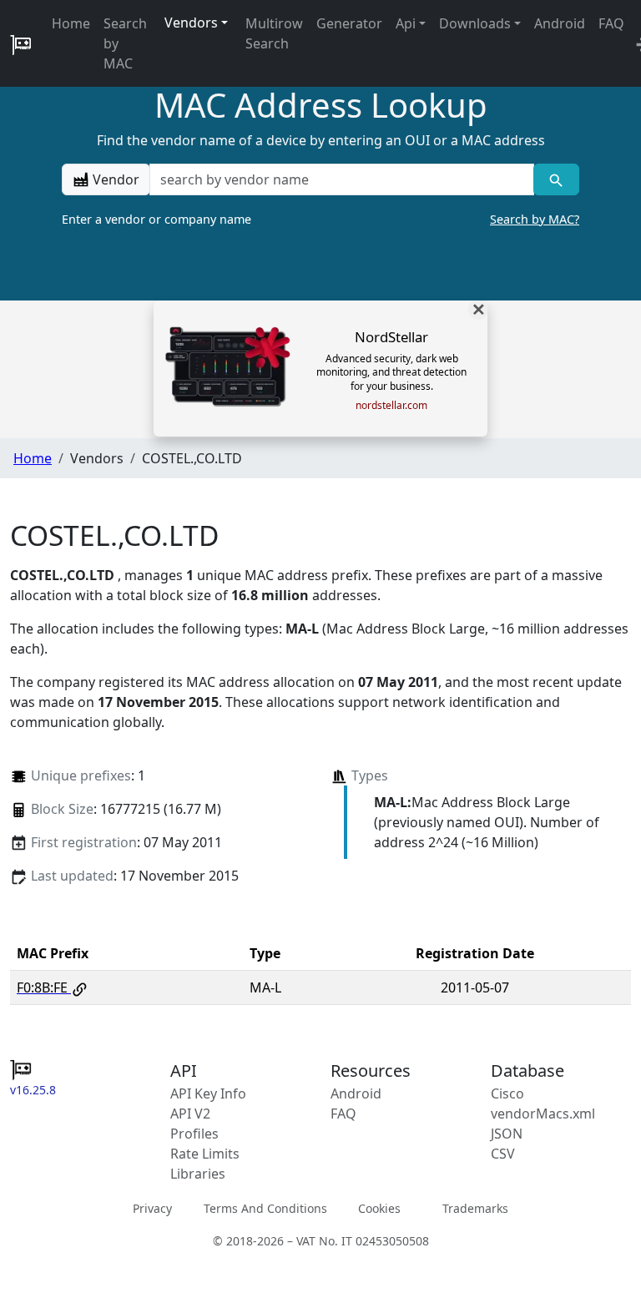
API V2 (190, 1113)
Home (71, 23)
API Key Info (208, 1093)
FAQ (611, 23)
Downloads (475, 23)
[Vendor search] (556, 179)
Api (406, 23)
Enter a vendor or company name (320, 219)
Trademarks (475, 1207)
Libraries (197, 1173)
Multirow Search (274, 33)
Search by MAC (125, 43)
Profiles (194, 1133)
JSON (506, 1133)
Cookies (379, 1207)
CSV (503, 1153)
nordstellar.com (391, 405)
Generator (349, 23)
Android (559, 23)
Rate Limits (205, 1153)
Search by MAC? (534, 219)
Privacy (152, 1207)
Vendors (191, 22)
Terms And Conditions (265, 1207)
